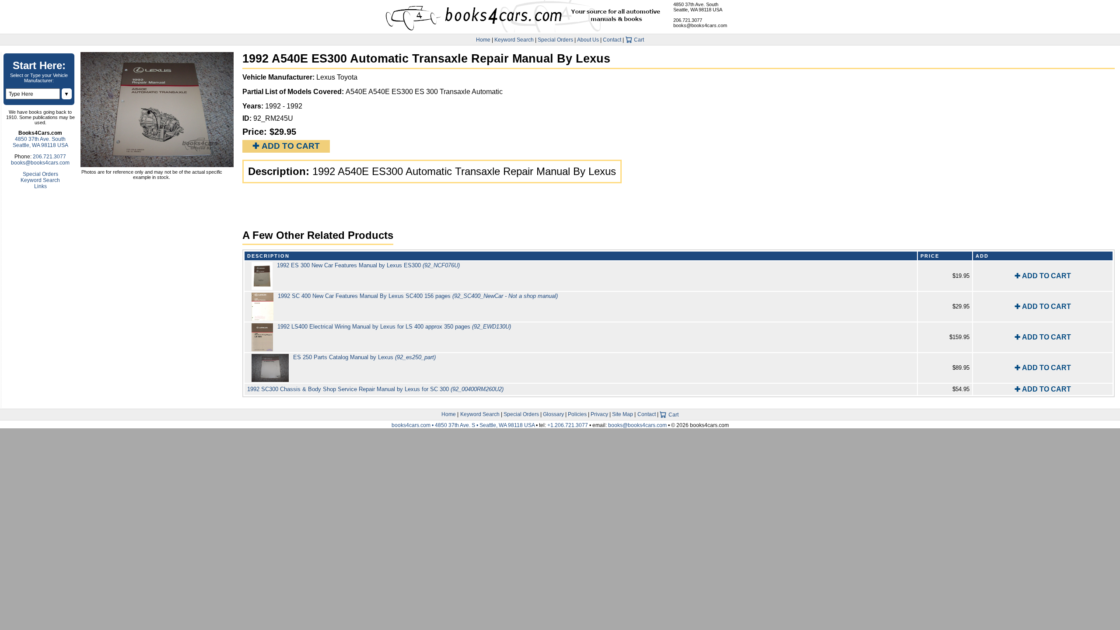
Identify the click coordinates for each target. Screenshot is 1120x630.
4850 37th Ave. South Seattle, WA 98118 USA (697, 7)
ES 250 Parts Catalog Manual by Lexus (364, 357)
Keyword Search (514, 40)
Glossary (553, 414)
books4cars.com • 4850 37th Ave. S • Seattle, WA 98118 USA (464, 425)
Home (483, 40)
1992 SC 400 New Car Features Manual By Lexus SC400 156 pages (418, 296)
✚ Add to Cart (286, 145)
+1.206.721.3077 (567, 425)
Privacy (599, 414)
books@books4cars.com (700, 25)
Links (40, 186)
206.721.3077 (687, 20)
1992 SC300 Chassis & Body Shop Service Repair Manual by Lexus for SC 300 (375, 389)
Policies (577, 414)
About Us (588, 40)
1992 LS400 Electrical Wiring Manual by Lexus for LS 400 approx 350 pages (394, 326)
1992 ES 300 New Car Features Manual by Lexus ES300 (368, 265)
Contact (612, 40)
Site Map (622, 414)
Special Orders (555, 40)
